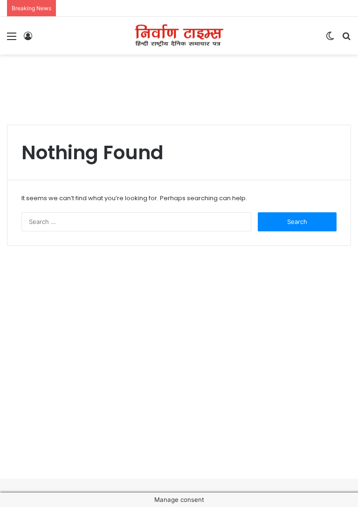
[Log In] (28, 39)
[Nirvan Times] (179, 35)
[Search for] (346, 39)
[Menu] (11, 39)
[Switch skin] (330, 39)
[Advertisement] (179, 85)
